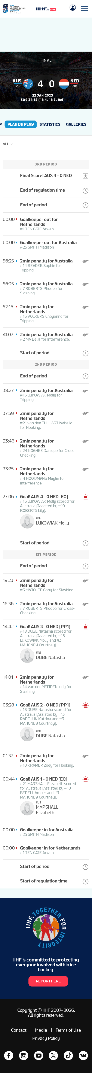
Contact (19, 1030)
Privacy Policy (46, 1038)
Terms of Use (68, 1030)
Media (41, 1030)
